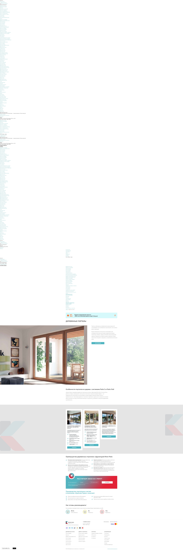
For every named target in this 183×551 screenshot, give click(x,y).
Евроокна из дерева (69, 267)
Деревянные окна (69, 266)
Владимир (2, 247)
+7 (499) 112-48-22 (86, 521)
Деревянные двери (69, 278)
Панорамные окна (69, 272)
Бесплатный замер (69, 295)
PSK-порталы (68, 287)
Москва (1, 248)
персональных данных (75, 485)
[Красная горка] (70, 522)
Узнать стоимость (3, 145)
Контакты (67, 256)
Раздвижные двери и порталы (71, 285)
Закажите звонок (4, 3)
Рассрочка (68, 304)
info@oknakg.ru (2, 136)
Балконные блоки (82, 539)
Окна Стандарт (68, 269)
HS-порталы (68, 286)
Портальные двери (69, 281)
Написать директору (113, 521)
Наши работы (106, 539)
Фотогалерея (68, 299)
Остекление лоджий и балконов (71, 275)
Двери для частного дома (83, 536)
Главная (67, 309)
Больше (67, 300)
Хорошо (14, 548)
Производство (68, 250)
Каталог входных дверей (70, 279)
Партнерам (68, 251)
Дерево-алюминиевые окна (71, 276)
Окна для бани (68, 268)
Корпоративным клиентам (70, 308)
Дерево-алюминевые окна (70, 277)
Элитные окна (68, 271)
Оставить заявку (3, 265)
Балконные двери (69, 280)
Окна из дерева (68, 533)
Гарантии (67, 301)
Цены (67, 252)
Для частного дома (69, 283)
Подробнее (74, 447)
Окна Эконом (68, 270)
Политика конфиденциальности (112, 548)
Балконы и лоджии (82, 541)
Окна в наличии (68, 541)
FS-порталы (68, 288)
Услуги (67, 293)
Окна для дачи (68, 539)
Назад (1, 146)
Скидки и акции (107, 538)
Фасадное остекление (70, 291)
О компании (68, 249)
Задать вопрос (106, 521)
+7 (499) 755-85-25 (3, 2)
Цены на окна (68, 544)
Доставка (67, 296)
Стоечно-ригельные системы (71, 292)
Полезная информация (108, 544)
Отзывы (67, 255)
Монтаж (67, 297)
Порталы (67, 284)
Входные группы (69, 282)
